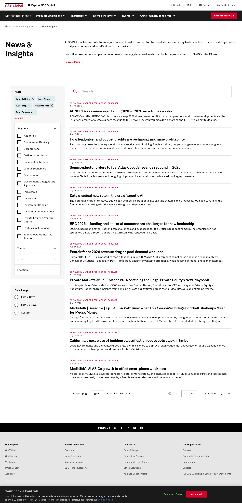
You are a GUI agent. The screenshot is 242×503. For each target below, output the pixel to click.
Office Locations (132, 467)
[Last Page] (228, 393)
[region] (121, 494)
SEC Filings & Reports (76, 467)
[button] (32, 99)
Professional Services (37, 228)
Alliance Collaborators (135, 473)
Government (31, 175)
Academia (30, 135)
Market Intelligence (23, 26)
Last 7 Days (28, 297)
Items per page (79, 393)
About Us (10, 473)
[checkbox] (37, 136)
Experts (187, 467)
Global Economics (35, 168)
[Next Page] (222, 394)
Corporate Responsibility (196, 456)
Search (177, 5)
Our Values (10, 450)
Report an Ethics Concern (137, 462)
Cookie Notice (105, 499)
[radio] (16, 297)
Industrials (30, 191)
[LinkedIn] (141, 427)
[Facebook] (121, 427)
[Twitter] (115, 427)
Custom (25, 312)
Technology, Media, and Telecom (38, 236)
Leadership (189, 462)
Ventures (10, 462)
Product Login (228, 5)
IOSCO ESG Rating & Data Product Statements (207, 473)
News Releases (73, 456)
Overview (69, 450)
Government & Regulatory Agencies (39, 183)
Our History (11, 456)
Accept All (196, 494)
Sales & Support (132, 450)
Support (207, 5)
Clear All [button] (18, 118)
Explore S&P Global (43, 5)
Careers (187, 450)
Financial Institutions (36, 162)
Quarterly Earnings (74, 462)
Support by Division (134, 456)
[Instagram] (128, 427)
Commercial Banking (36, 142)
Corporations (32, 149)
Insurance (30, 198)
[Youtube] (134, 427)
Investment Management (39, 211)
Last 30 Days (29, 305)
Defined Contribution (36, 155)
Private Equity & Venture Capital (39, 219)
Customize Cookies (174, 494)
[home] (6, 26)
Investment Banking (36, 205)
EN (191, 5)
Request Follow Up (224, 15)
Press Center (12, 467)
